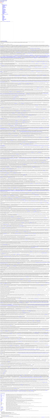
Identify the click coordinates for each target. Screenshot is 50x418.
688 (19, 233)
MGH (40, 356)
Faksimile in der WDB (8, 21)
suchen (8, 415)
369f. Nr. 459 (10, 256)
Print (5, 21)
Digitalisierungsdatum (4, 19)
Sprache (3, 18)
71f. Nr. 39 (46, 61)
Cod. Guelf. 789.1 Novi (7, 337)
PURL (2, 2)
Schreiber (3, 15)
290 (45, 382)
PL (15, 312)
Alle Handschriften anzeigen (4, 4)
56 (4, 128)
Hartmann (37, 56)
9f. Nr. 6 (39, 183)
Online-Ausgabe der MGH (23, 199)
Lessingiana (3, 13)
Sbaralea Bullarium (4, 195)
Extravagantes (3, 6)
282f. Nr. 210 (7, 224)
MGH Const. (39, 61)
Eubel (8, 390)
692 (20, 233)
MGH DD (43, 61)
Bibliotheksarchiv (3, 12)
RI (46, 63)
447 (32, 390)
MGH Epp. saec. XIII (2, 128)
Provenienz (3, 17)
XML (4, 21)
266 (40, 87)
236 (18, 345)
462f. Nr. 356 (41, 61)
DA (19, 56)
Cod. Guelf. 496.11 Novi (47, 53)
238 (19, 345)
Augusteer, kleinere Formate (4, 5)
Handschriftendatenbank (2, 1)
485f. (35, 390)
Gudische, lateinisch (4, 7)
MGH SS (29, 233)
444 (31, 390)
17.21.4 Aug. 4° (35, 48)
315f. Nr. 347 (1, 283)
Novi (2, 8)
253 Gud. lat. (39, 48)
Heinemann (48, 55)
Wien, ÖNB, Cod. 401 (20, 341)
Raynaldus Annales (44, 75)
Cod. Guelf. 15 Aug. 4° (32, 48)
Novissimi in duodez (4, 10)
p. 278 (20, 52)
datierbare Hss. (3, 16)
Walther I (3, 145)
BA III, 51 (24, 53)
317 (37, 341)
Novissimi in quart (3, 9)
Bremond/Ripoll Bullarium (30, 190)
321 (38, 341)
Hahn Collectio (32, 61)
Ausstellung (3, 20)
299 (46, 382)
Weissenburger (3, 11)
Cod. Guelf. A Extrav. (18, 52)
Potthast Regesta (43, 63)
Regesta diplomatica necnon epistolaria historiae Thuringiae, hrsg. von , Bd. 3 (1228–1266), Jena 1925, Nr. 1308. (31, 131)
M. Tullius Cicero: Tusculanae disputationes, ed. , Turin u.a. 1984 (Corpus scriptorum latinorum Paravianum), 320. (29, 349)
